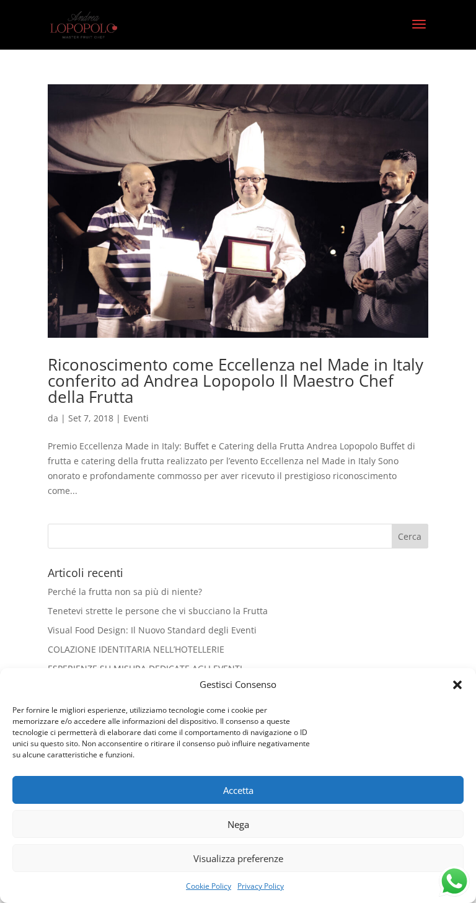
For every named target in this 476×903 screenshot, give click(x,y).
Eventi (136, 418)
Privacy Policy (260, 886)
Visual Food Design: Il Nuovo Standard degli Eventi (152, 630)
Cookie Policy (208, 886)
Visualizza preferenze (238, 858)
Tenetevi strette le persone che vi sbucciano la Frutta (158, 611)
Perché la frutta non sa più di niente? (125, 591)
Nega (238, 824)
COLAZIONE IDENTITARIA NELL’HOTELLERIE (136, 649)
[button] (457, 685)
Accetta (238, 790)
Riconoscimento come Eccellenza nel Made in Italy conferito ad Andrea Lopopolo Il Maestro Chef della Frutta (235, 380)
